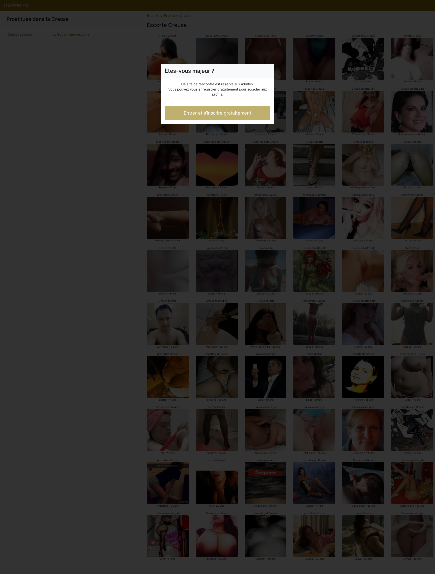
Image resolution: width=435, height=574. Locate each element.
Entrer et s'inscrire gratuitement (217, 113)
